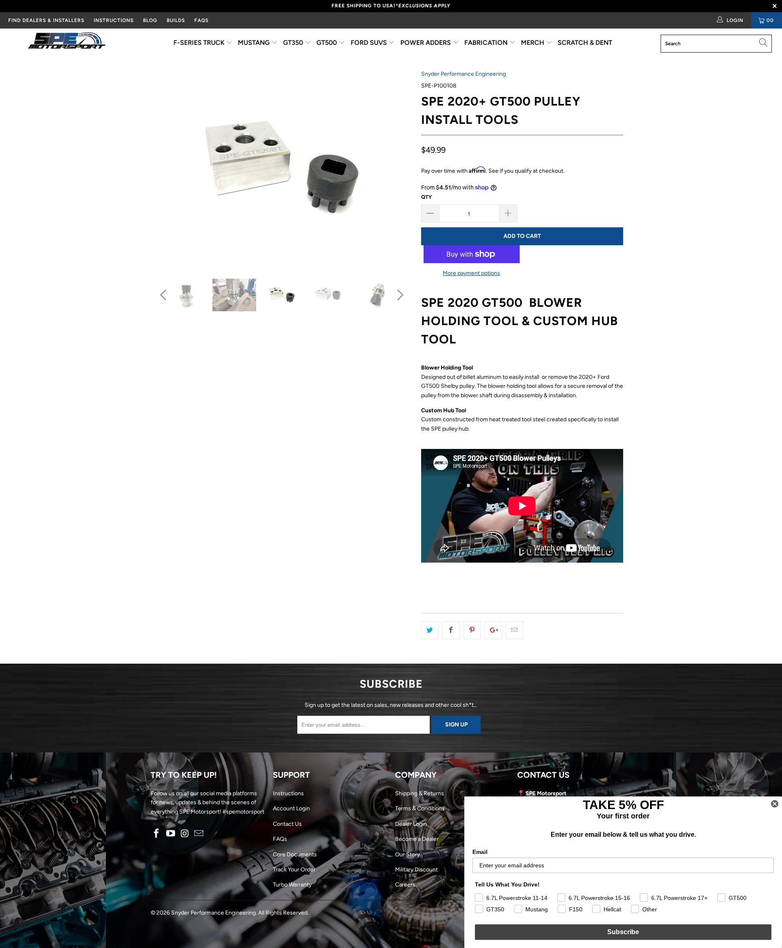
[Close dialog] (775, 804)
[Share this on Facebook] (451, 630)
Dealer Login (411, 823)
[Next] (398, 168)
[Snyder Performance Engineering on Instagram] (185, 834)
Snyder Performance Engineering (463, 73)
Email (480, 852)
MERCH (533, 42)
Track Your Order (294, 869)
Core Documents (295, 854)
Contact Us (287, 823)
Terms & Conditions (420, 808)
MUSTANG (254, 42)
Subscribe (623, 931)
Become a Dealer (417, 839)
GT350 (294, 42)
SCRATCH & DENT (585, 42)
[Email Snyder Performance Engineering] (199, 834)
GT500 (327, 42)
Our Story (407, 854)
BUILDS (176, 20)
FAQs (201, 20)
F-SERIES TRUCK (200, 42)
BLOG (150, 20)
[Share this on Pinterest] (472, 630)
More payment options (471, 273)
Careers (405, 884)
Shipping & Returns (419, 793)
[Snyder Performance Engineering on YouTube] (171, 834)
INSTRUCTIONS (114, 20)
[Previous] (164, 168)
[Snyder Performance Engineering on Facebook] (157, 834)
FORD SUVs (370, 42)
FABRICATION (486, 42)
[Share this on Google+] (493, 630)
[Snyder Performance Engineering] (66, 42)
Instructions (288, 793)
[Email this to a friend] (514, 630)
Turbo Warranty (292, 884)
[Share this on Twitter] (430, 630)
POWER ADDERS (426, 42)
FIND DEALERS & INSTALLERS (46, 20)
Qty (426, 197)
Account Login (291, 808)
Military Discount (416, 869)
